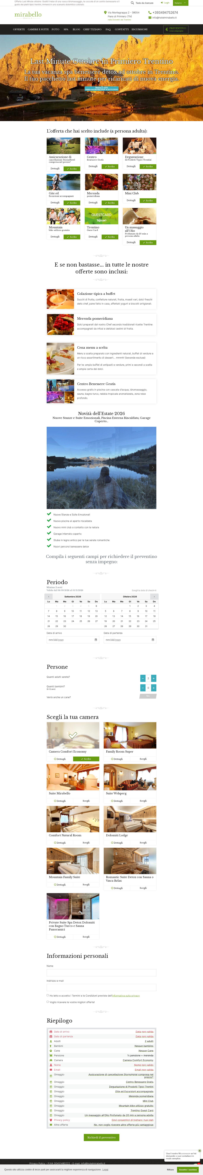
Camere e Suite (38, 29)
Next (152, 467)
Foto (55, 29)
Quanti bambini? (56, 687)
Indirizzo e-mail (55, 980)
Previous (50, 467)
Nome (50, 965)
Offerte (19, 29)
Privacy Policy (37, 1163)
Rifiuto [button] (170, 1169)
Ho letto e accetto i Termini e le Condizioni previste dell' (95, 995)
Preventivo (177, 29)
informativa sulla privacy (126, 995)
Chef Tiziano (92, 29)
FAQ (108, 29)
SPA (66, 29)
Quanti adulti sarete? (58, 676)
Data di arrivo (54, 632)
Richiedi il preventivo (102, 1137)
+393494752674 (165, 12)
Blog (76, 29)
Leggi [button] (105, 1169)
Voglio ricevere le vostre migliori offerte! (72, 1002)
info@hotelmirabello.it (164, 17)
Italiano (178, 3)
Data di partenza (113, 632)
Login (166, 3)
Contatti (122, 29)
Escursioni (139, 29)
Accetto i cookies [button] (188, 1169)
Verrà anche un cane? (59, 697)
